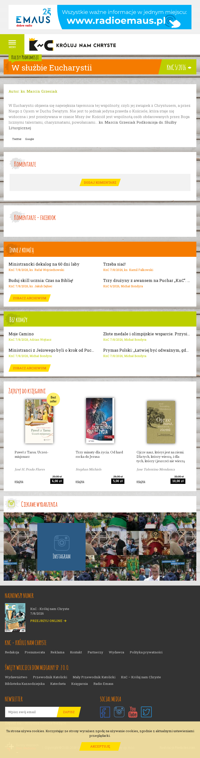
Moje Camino (21, 333)
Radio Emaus (103, 684)
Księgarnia (79, 684)
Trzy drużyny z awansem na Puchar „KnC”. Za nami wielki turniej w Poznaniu (147, 280)
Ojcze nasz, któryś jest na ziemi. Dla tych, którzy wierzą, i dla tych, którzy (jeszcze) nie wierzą (161, 456)
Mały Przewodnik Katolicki (94, 677)
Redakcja (12, 652)
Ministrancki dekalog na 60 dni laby (44, 264)
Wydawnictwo (16, 677)
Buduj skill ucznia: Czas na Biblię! (41, 280)
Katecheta (58, 684)
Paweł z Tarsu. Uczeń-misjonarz (32, 454)
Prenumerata (35, 652)
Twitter (16, 139)
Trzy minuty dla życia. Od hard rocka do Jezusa (99, 454)
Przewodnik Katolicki (50, 677)
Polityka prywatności (146, 652)
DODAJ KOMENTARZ (100, 182)
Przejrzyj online (46, 621)
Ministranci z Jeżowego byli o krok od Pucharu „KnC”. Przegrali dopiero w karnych (53, 350)
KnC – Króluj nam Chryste (141, 677)
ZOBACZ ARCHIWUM (29, 298)
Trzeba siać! (114, 264)
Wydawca (116, 652)
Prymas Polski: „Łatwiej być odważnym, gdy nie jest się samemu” (147, 350)
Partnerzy (95, 652)
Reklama (57, 652)
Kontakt (76, 652)
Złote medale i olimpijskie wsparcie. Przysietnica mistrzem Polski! (147, 333)
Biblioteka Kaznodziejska (25, 684)
